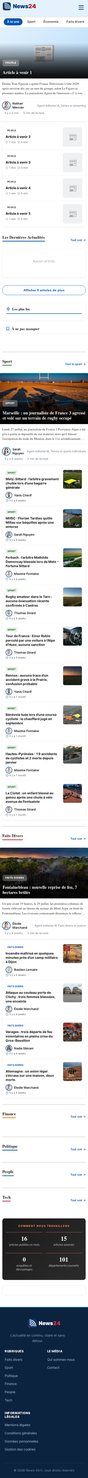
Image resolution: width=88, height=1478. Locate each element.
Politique (11, 1376)
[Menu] (81, 7)
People (10, 1392)
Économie (50, 21)
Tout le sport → (75, 364)
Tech (8, 1400)
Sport (31, 21)
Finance (11, 1384)
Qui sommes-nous (61, 1359)
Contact (53, 1367)
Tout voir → (78, 240)
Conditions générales (21, 1433)
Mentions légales (17, 1425)
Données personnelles (21, 1441)
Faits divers (75, 21)
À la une (13, 21)
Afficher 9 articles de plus (44, 290)
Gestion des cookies (20, 1449)
